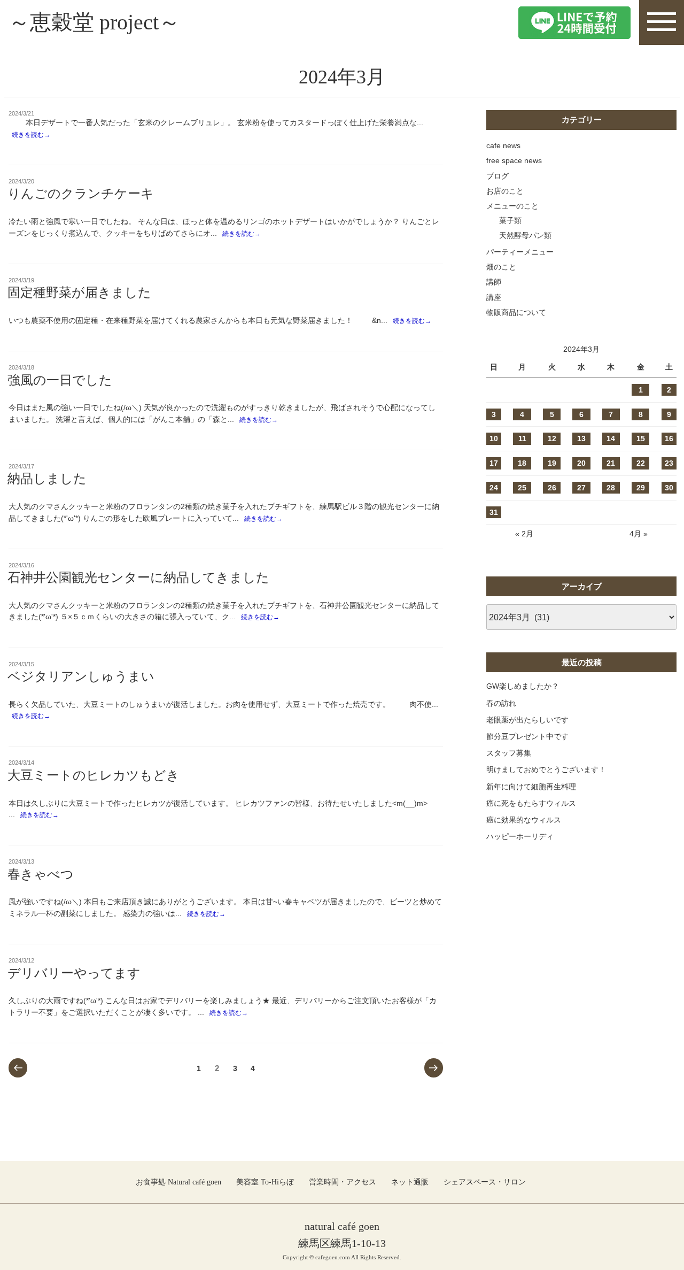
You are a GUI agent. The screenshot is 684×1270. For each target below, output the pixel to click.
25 (522, 487)
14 (611, 438)
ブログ (497, 176)
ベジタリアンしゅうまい (80, 676)
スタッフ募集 (508, 753)
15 (640, 438)
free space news (514, 160)
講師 (493, 282)
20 (581, 463)
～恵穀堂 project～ (94, 22)
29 (640, 487)
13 (581, 438)
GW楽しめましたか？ (522, 686)
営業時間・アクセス (342, 1182)
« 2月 (524, 533)
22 (640, 463)
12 (552, 438)
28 (611, 487)
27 (581, 487)
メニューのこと (512, 206)
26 (552, 487)
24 (493, 487)
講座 (493, 297)
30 (669, 487)
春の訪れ (501, 703)
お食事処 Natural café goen (178, 1182)
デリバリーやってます (74, 973)
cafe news (503, 145)
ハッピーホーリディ (520, 836)
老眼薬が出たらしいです (527, 719)
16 (669, 438)
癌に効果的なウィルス (523, 819)
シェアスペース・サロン (485, 1182)
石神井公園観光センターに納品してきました (138, 577)
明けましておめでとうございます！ (546, 769)
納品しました (47, 479)
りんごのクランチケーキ (80, 194)
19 (552, 463)
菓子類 (510, 220)
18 (522, 463)
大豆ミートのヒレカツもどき (93, 775)
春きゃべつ (40, 874)
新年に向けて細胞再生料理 (531, 786)
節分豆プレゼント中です (527, 736)
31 (493, 512)
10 (493, 438)
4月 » (638, 533)
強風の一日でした (59, 380)
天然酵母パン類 (525, 235)
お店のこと (505, 191)
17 (493, 463)
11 (522, 438)
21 (611, 463)
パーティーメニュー (520, 252)
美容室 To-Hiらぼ (265, 1182)
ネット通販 (410, 1182)
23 (669, 463)
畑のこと (501, 267)
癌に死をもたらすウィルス (531, 803)
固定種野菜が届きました (79, 292)
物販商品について (516, 312)
